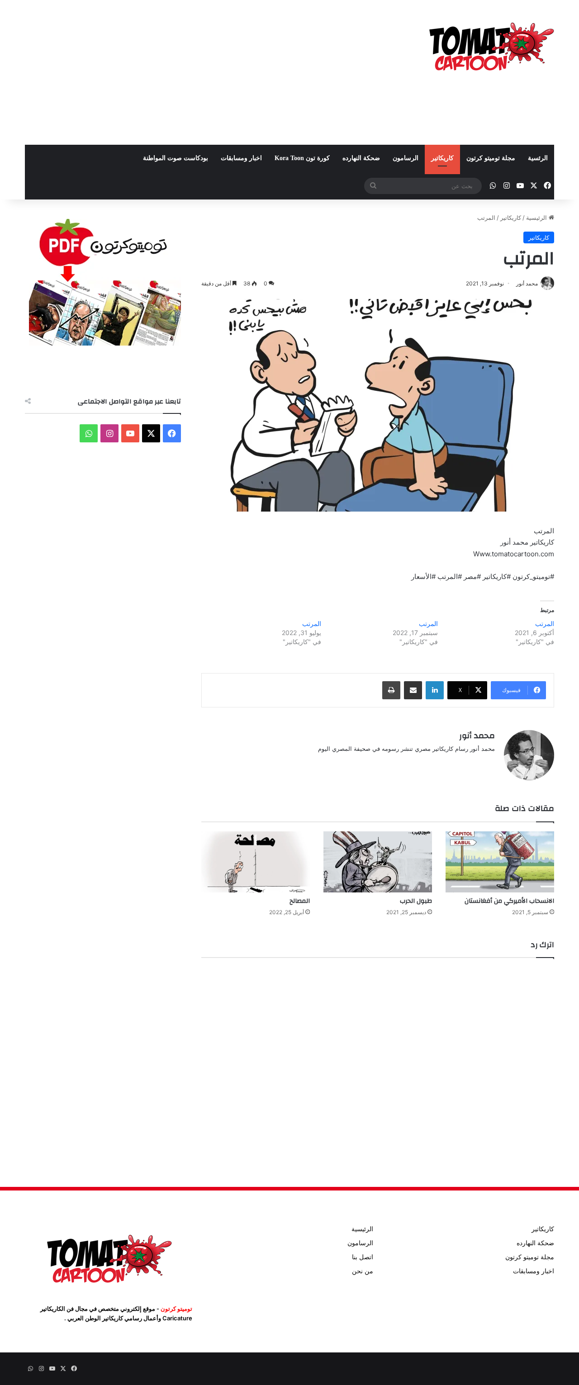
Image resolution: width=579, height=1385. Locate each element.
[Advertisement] (199, 72)
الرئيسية (537, 217)
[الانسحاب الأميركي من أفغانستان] (500, 861)
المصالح (300, 901)
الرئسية (538, 158)
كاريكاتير (442, 158)
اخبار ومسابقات (241, 158)
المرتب (544, 623)
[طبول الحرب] (377, 861)
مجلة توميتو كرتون (490, 158)
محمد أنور (477, 735)
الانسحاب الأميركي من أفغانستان (509, 901)
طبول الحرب (416, 901)
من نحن (362, 1271)
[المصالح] (255, 861)
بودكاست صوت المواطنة (175, 158)
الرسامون (405, 158)
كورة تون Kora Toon (302, 158)
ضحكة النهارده (361, 158)
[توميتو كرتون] (490, 45)
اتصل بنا (362, 1257)
